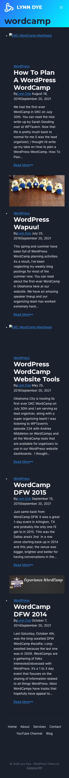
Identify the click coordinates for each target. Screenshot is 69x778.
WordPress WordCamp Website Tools (37, 371)
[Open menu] (61, 7)
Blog (49, 733)
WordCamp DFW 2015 (32, 488)
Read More (23, 165)
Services (39, 727)
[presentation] (37, 46)
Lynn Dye (24, 94)
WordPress (22, 66)
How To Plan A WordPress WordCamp (35, 80)
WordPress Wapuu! (31, 223)
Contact (55, 727)
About (24, 727)
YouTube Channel (29, 733)
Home (12, 727)
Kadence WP (34, 767)
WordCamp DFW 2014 (32, 610)
